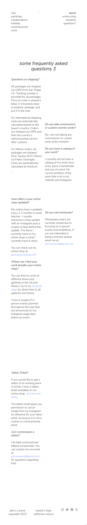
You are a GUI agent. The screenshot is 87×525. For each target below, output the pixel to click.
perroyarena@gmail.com (25, 456)
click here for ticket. (26, 395)
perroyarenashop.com (23, 255)
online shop (69, 16)
